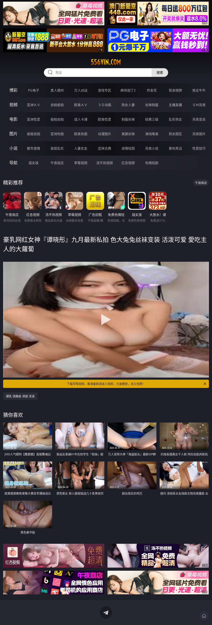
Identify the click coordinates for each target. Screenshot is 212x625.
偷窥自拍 (33, 134)
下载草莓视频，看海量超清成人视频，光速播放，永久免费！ (106, 384)
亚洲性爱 (33, 119)
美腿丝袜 (128, 134)
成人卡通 (80, 119)
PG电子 (33, 90)
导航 (13, 163)
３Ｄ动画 (104, 105)
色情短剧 (151, 163)
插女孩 (34, 163)
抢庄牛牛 (199, 90)
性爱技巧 (199, 148)
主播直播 (175, 105)
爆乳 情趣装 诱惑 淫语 (20, 396)
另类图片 (199, 134)
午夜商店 (57, 163)
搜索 (160, 72)
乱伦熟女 (175, 119)
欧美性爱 (104, 119)
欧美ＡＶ (80, 105)
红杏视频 (128, 163)
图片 (13, 134)
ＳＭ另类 (199, 105)
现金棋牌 (175, 90)
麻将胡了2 (128, 90)
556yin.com (106, 62)
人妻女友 (80, 148)
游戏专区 (104, 90)
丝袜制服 (151, 105)
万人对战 (80, 90)
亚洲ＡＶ (33, 105)
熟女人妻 (128, 105)
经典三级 (151, 119)
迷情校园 (128, 148)
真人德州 (57, 90)
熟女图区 (175, 134)
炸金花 (152, 90)
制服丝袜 (128, 119)
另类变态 (199, 119)
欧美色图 (80, 134)
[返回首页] (204, 616)
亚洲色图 (57, 134)
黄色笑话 (175, 148)
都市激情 (33, 148)
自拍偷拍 (57, 105)
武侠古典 (104, 148)
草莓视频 (80, 163)
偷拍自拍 (57, 119)
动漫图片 (104, 134)
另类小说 (151, 148)
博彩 (13, 90)
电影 (13, 119)
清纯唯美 (151, 134)
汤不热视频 (104, 163)
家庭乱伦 (57, 148)
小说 (13, 148)
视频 (13, 105)
